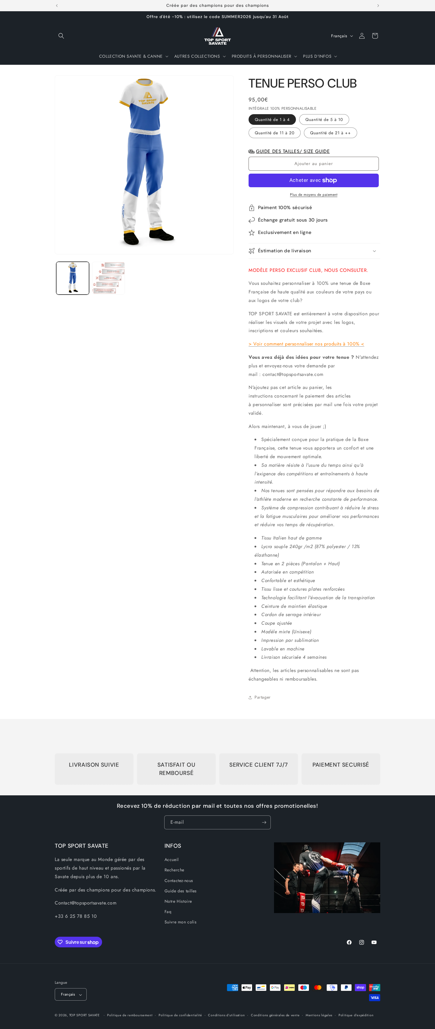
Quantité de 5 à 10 (324, 119)
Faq (168, 912)
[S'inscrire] (263, 822)
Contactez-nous (179, 880)
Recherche (174, 870)
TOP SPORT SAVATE (84, 1015)
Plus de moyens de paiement (313, 194)
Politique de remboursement (129, 1015)
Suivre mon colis (181, 922)
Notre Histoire (178, 901)
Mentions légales (319, 1015)
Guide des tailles (181, 891)
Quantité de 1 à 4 (272, 119)
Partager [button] (262, 697)
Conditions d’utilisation (226, 1015)
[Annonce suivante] (378, 5)
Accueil (172, 859)
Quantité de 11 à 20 (274, 133)
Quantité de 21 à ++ (330, 133)
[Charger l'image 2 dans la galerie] (108, 278)
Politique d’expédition (356, 1015)
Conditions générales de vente (275, 1015)
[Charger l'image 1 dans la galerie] (72, 278)
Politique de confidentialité (180, 1015)
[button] (61, 35)
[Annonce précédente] (56, 5)
